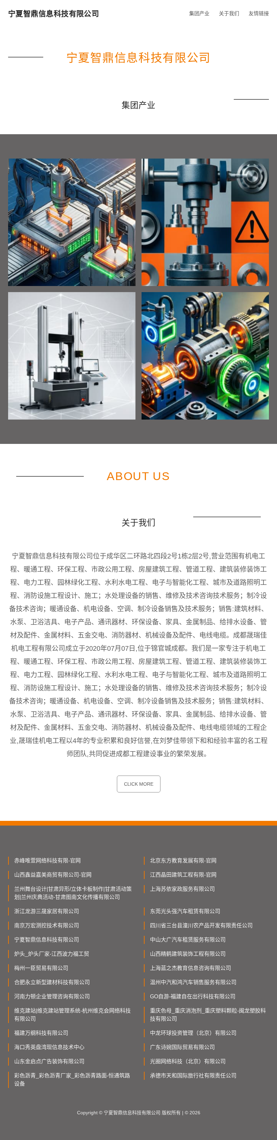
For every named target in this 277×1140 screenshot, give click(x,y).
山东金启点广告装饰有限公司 (49, 1061)
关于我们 (229, 13)
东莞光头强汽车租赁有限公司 (185, 911)
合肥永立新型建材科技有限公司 (52, 982)
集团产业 (199, 13)
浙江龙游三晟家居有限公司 (46, 911)
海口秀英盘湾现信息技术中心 (49, 1047)
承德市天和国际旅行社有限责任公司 (193, 1075)
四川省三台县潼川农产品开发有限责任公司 (201, 925)
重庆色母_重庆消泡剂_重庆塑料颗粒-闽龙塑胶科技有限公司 (208, 1015)
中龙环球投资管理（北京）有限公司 (193, 1033)
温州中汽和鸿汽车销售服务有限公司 (193, 982)
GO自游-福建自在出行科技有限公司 (192, 996)
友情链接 (259, 13)
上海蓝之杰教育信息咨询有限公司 (190, 968)
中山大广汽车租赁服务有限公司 (188, 940)
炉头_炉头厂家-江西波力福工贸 (51, 954)
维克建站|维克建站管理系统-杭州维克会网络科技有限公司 (72, 1015)
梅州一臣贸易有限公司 (41, 968)
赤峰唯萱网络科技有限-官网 (47, 860)
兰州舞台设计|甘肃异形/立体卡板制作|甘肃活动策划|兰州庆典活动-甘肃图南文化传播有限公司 (73, 893)
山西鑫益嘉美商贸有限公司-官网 (53, 875)
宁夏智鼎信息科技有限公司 (46, 940)
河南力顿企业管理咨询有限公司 (52, 996)
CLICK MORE (138, 784)
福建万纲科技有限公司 (41, 1033)
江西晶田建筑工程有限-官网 (183, 875)
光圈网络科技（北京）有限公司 (188, 1061)
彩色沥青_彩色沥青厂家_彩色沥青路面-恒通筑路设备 (72, 1080)
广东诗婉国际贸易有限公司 (182, 1047)
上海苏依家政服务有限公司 (182, 889)
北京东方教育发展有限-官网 (183, 860)
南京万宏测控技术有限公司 (46, 925)
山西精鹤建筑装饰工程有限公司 (188, 954)
